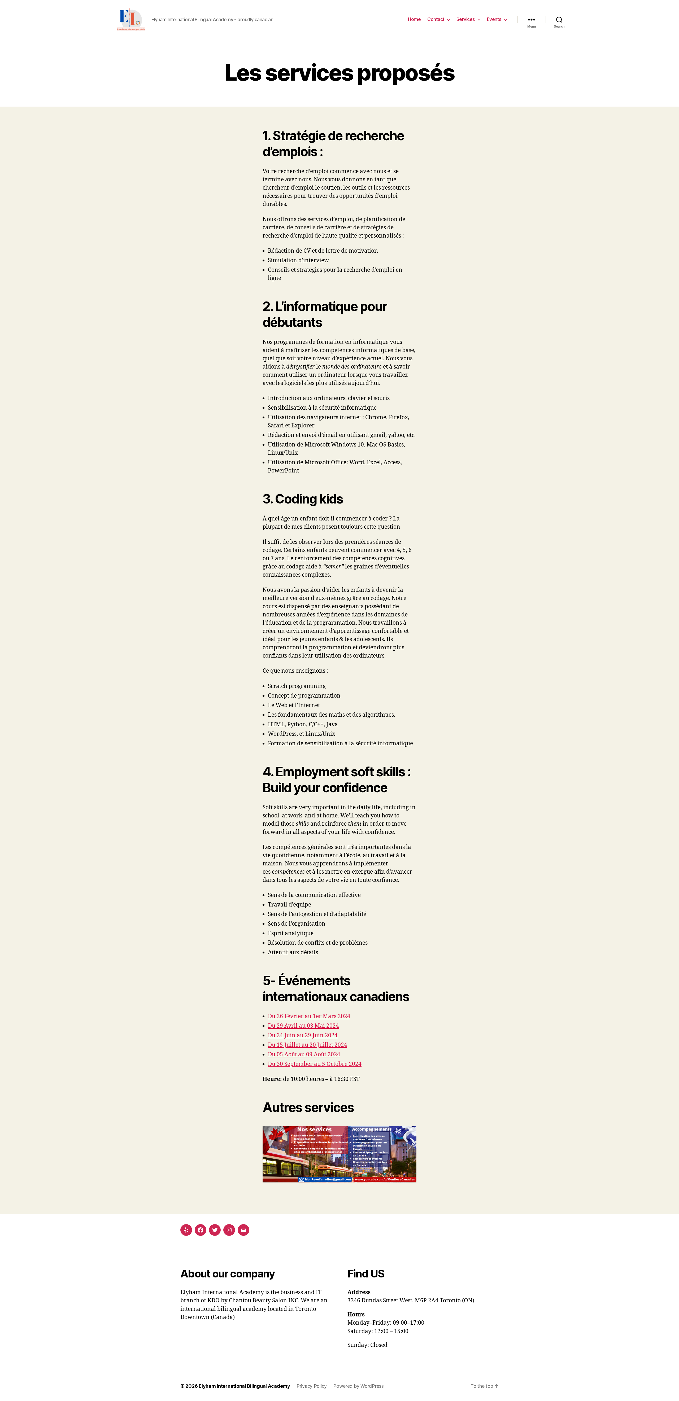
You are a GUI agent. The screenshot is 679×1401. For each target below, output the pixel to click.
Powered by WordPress (358, 1386)
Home (414, 19)
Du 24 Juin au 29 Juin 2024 (303, 1035)
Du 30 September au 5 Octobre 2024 (315, 1064)
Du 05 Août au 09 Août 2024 (304, 1054)
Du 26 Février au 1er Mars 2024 (309, 1016)
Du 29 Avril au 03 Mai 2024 (303, 1026)
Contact (436, 19)
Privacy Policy (312, 1386)
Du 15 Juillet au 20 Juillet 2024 (307, 1045)
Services (465, 19)
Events (494, 19)
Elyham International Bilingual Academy (244, 1386)
